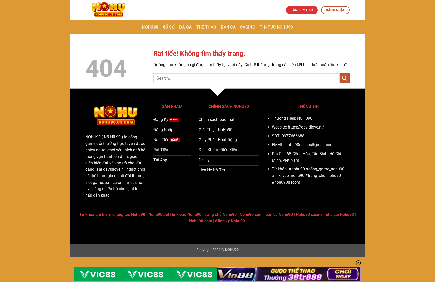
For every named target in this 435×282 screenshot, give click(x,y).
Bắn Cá (228, 27)
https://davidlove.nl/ (306, 127)
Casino (247, 27)
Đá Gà (185, 27)
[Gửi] (345, 78)
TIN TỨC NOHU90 (276, 27)
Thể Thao (206, 27)
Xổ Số (169, 27)
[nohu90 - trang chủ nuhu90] (110, 10)
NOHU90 (150, 27)
